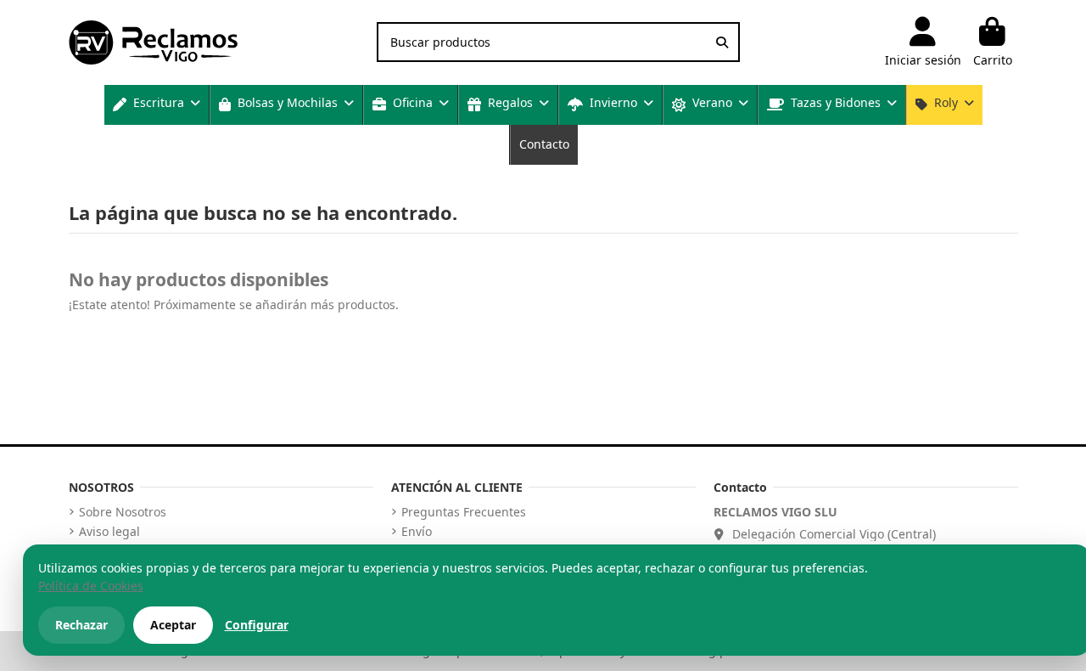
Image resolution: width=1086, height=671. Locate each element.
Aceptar (173, 625)
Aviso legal (109, 531)
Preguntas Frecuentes (463, 512)
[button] (156, 105)
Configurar (256, 625)
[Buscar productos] (722, 42)
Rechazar (81, 625)
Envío (416, 531)
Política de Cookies (90, 586)
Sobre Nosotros (122, 512)
